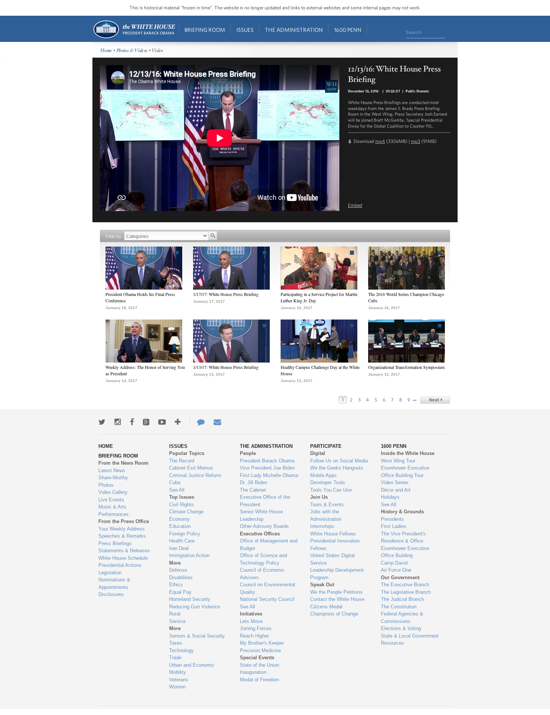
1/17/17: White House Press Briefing (226, 294)
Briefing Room (204, 30)
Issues (245, 30)
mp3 (415, 141)
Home (133, 29)
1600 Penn (347, 30)
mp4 (380, 141)
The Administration (294, 30)
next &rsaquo (435, 400)
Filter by (113, 236)
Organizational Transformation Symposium (406, 367)
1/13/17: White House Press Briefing (226, 367)
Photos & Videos (132, 51)
